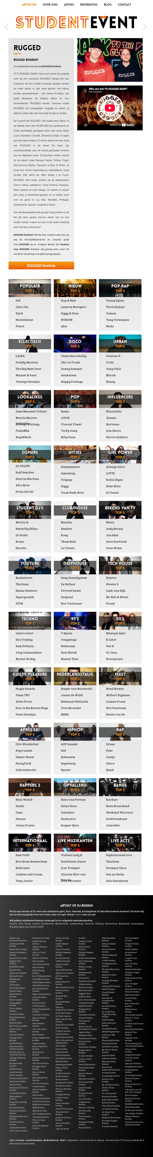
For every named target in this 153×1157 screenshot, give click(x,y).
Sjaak (110, 770)
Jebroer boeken (109, 1058)
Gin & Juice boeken (18, 1130)
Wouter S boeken (87, 1107)
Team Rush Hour (72, 492)
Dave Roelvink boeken (109, 1062)
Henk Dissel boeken (84, 948)
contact (51, 234)
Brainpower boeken (131, 953)
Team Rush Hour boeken (87, 1068)
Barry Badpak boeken (132, 939)
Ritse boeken (38, 1034)
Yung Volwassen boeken (17, 1018)
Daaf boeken (15, 1084)
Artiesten (29, 4)
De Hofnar (68, 584)
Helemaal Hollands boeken (18, 1089)
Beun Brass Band (117, 806)
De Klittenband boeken (16, 1123)
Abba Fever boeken (65, 973)
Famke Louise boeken (62, 1098)
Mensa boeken (16, 976)
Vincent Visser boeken (39, 1030)
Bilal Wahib (24, 799)
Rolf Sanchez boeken (62, 977)
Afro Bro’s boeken (87, 999)
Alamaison (68, 375)
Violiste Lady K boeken (132, 973)
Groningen (137, 923)
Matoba (66, 522)
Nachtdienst (24, 320)
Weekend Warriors (119, 812)
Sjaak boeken (62, 1061)
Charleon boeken (40, 1063)
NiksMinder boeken (15, 980)
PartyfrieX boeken (64, 1082)
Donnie (21, 819)
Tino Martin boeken (84, 1022)
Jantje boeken (39, 1043)
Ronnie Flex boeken (107, 1080)
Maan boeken (62, 1079)
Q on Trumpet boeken (131, 984)
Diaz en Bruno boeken (85, 1074)
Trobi (110, 362)
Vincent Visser (71, 424)
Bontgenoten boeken (85, 1010)
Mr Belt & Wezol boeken (109, 1051)
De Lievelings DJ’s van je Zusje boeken (134, 1044)
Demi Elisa (113, 486)
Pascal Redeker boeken (63, 1124)
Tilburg (99, 923)
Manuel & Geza (26, 375)
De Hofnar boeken (41, 1101)
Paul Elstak (69, 652)
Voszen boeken (16, 1014)
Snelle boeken (62, 1034)
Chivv (110, 763)
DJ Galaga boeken (133, 1075)
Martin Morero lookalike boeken (17, 1053)
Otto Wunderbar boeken (40, 989)
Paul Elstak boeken (134, 1029)
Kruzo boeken (62, 1028)
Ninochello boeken (18, 958)
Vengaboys (69, 639)
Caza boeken (62, 1049)
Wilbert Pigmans (118, 695)
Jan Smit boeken (109, 1028)
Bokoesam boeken (87, 958)
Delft (40, 926)
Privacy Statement (132, 1140)
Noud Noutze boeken (38, 971)
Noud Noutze (115, 688)
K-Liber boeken (86, 1055)
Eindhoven (47, 923)
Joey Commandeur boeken (41, 1039)
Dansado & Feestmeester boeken (108, 1000)
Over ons (50, 4)
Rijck (19, 313)
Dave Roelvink (116, 541)
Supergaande (25, 597)
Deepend (67, 597)
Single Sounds (25, 688)
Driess (110, 744)
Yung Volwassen (117, 320)
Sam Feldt (23, 855)
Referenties (89, 4)
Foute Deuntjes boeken (62, 1104)
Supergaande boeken (85, 973)
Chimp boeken (85, 984)
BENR (65, 714)
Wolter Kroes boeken (108, 1089)
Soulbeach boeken (41, 938)
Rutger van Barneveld (76, 688)
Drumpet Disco (116, 868)
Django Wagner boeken (86, 953)
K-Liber (111, 639)
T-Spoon (66, 633)
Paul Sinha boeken (64, 1037)
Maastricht (62, 923)
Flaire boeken (16, 999)
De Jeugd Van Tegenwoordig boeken (109, 1014)
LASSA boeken (108, 960)
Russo (65, 411)
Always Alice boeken (15, 1039)
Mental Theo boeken (131, 1033)
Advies (69, 4)
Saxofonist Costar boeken (133, 979)
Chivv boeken (62, 1052)
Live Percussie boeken (132, 1059)
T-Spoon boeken (63, 1031)
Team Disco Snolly (73, 356)
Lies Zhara (113, 430)
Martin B (22, 522)
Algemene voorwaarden (80, 1140)
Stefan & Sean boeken (62, 991)
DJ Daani (112, 492)
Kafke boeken (62, 1076)
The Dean (22, 584)
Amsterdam (77, 923)
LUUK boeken (15, 1069)
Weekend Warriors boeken (18, 1117)
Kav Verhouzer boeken (132, 1004)
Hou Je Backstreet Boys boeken (64, 1041)
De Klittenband (116, 819)
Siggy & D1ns (70, 313)
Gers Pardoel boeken (131, 964)
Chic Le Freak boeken (38, 953)
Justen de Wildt (72, 695)
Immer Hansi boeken (62, 1068)
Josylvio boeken (86, 1003)
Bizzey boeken (85, 1035)
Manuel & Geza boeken (109, 976)
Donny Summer (71, 369)
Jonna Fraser (25, 825)
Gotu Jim (22, 307)
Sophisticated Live (119, 855)
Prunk (110, 603)
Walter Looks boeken (85, 968)
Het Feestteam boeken (85, 962)
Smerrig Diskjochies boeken (65, 1008)
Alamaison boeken (88, 1038)
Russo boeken (39, 1003)
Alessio (111, 418)
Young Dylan (115, 300)
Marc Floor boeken (18, 1026)
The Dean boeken (40, 1083)
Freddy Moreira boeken (109, 964)
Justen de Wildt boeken (16, 945)
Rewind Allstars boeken (63, 1118)
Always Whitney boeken (17, 1059)
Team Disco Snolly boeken (18, 1103)
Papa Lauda (24, 750)
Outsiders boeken (87, 1014)
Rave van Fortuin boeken (64, 1020)
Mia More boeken (87, 1078)
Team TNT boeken (64, 970)
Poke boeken (38, 967)
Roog (64, 535)
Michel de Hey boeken (62, 939)
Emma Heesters (26, 590)
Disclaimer (15, 1143)
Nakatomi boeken (133, 969)
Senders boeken (63, 1073)
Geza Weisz (114, 548)
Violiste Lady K (71, 855)
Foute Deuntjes (26, 714)
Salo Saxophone (117, 881)
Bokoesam (68, 757)
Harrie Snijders (117, 437)
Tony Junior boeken (131, 1050)
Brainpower (114, 659)
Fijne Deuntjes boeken (108, 939)
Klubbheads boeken (134, 1104)
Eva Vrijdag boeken (41, 976)
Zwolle (13, 923)
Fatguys (66, 479)
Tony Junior (24, 881)
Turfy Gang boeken (41, 1098)
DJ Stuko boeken (63, 1016)
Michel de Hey (25, 659)
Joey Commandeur (29, 652)
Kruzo (20, 541)
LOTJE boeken (38, 1006)
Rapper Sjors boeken (85, 1051)
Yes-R (110, 646)
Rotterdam (111, 923)
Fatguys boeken (63, 1094)
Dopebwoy (68, 763)
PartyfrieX (23, 763)
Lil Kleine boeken (110, 1046)
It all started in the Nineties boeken (134, 1123)
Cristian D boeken (40, 1014)
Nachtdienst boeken (15, 995)
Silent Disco (69, 806)
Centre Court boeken (15, 1030)
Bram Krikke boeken (62, 997)
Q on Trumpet (70, 868)
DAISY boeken (108, 989)
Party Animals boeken (109, 945)
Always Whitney (27, 424)
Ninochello (114, 411)
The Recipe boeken (134, 1014)
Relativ (111, 578)
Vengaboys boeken (111, 1075)
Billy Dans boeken (41, 1104)
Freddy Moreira (27, 362)
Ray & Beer (68, 300)
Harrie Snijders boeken (39, 1090)
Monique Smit (116, 633)
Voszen (111, 313)
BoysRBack (23, 437)
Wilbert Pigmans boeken (63, 953)
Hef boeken (61, 1045)
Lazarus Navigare (73, 307)
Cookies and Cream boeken (134, 1024)
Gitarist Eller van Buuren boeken (133, 990)
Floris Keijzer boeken (15, 1009)
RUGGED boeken (41, 265)
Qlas (64, 326)
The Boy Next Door (28, 369)
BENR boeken (38, 1107)
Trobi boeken (38, 1086)
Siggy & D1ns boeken (15, 962)
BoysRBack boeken (134, 1066)
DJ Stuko (22, 535)
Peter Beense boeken (85, 1117)
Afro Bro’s (22, 485)
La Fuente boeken (110, 1109)
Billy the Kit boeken (111, 1117)
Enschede (30, 926)
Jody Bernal (114, 528)
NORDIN (66, 320)
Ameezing (68, 473)
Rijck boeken (15, 991)
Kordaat (112, 799)
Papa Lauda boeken (41, 994)
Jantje (110, 757)
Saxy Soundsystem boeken (41, 1010)
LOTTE (110, 473)
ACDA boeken (131, 949)
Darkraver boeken (87, 1047)
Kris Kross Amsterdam (31, 861)
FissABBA (22, 430)
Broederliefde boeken (85, 1094)
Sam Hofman (25, 646)
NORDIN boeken (17, 966)
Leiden (36, 923)
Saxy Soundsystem (74, 578)
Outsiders (67, 812)
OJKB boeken (85, 996)
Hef (63, 750)
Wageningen (17, 926)
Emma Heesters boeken (63, 983)
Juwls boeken (16, 1072)
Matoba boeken (39, 1110)
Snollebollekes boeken (109, 1007)
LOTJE (65, 418)
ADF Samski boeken (41, 1113)
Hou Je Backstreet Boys (32, 708)
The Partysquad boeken (109, 956)
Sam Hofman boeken (38, 1024)
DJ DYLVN (23, 466)
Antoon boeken (63, 949)
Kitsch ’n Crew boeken (132, 1019)
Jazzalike (113, 825)
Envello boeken (63, 1055)
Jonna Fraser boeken (85, 1060)
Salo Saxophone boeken (40, 1079)
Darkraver (68, 819)
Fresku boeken (109, 1072)
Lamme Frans (115, 701)
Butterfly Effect (27, 528)
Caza (19, 812)
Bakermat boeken (110, 1099)
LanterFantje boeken (85, 1089)
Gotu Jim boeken (17, 988)
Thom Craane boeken (38, 1121)
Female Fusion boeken (132, 945)
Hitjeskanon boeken (131, 1010)
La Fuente (68, 548)
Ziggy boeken (85, 993)
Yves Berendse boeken (39, 998)
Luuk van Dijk (115, 590)
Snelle (20, 806)
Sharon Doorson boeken (133, 1085)
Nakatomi (68, 646)
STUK (19, 603)
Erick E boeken (109, 1102)
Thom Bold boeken (111, 1040)
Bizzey (110, 381)
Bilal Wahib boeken (65, 987)
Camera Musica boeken (39, 948)
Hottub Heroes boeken (39, 942)
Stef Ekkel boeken (64, 1058)
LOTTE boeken (16, 1043)
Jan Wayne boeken (134, 1113)
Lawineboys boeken (131, 999)
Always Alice (115, 467)
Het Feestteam (116, 708)
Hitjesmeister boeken (15, 1097)
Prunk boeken (108, 1055)
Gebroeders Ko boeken (109, 1024)
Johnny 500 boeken (111, 986)
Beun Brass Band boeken (17, 1112)
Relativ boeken (86, 987)
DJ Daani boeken (63, 1085)
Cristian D (113, 356)
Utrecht (89, 923)
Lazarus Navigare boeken (17, 953)
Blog (108, 4)
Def (18, 300)
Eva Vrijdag (24, 639)
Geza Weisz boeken (111, 1105)
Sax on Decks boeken (38, 1073)
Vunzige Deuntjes (28, 381)
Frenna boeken (63, 958)
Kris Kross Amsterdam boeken (111, 1068)
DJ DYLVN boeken (17, 1093)
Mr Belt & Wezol (117, 597)
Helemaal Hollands (74, 701)
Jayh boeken (85, 1032)
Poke (109, 750)
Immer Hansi (25, 757)
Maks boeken (15, 1022)
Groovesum (29, 1143)
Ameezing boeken (64, 1064)
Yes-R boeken (85, 1099)
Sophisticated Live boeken (41, 1059)
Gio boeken (84, 978)
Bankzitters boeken (38, 1053)
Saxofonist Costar (73, 861)
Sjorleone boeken (17, 1081)
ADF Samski (69, 744)
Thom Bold (68, 541)
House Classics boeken (132, 1079)
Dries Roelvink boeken (86, 1083)
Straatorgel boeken (18, 1078)
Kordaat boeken (17, 1107)
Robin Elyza (114, 479)
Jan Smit (112, 535)
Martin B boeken (40, 958)
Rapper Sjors (70, 825)
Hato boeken (38, 961)
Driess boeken (16, 1075)
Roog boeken (85, 1127)
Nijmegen (124, 923)
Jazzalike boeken (17, 1127)
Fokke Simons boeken (62, 945)
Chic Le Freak (70, 362)
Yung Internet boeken (62, 1113)
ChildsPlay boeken (111, 1031)
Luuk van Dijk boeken (108, 1036)
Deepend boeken (109, 1096)
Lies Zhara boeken (41, 964)
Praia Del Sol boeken (85, 1042)
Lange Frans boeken (131, 959)
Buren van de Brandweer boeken (88, 1027)
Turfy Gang (69, 430)
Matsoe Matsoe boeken (132, 1117)
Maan (110, 522)
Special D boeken (133, 1063)
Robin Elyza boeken (41, 982)
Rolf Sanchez (25, 472)
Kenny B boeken (109, 1043)
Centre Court (24, 633)
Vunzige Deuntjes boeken (110, 981)
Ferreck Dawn (71, 590)
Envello (21, 548)
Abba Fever (24, 701)
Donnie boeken (86, 1017)
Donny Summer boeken (63, 1003)
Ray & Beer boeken (18, 949)
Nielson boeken (132, 994)
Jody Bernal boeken (84, 1103)
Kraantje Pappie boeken (109, 1122)
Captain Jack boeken (131, 1039)
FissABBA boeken (40, 979)
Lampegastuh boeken (131, 1071)
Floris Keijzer (115, 307)
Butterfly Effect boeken (39, 1047)
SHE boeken (37, 1095)
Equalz (66, 770)
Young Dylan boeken (15, 1004)
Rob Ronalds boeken (85, 1112)
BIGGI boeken (131, 1095)
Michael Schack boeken (132, 1099)
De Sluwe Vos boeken (108, 1113)
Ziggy (65, 486)
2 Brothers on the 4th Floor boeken (133, 1090)
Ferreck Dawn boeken (109, 950)
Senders (66, 528)
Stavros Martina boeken (63, 1090)
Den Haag (25, 923)
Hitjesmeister (70, 467)
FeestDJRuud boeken (108, 993)
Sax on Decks (115, 874)
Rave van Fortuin (73, 799)
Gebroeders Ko (26, 770)
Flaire (20, 326)
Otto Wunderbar (27, 744)
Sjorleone (112, 424)
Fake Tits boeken (64, 1013)
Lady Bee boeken (133, 1054)
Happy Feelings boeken (86, 1123)
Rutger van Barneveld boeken (18, 939)
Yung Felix (113, 369)
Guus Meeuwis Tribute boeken (16, 1047)
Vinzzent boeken (110, 1126)
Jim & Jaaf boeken (18, 973)
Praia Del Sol (24, 491)
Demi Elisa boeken (40, 985)
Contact (124, 4)
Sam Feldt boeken (87, 1064)
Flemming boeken (40, 1117)
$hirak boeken (85, 990)
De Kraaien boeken (134, 1110)
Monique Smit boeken (15, 1064)
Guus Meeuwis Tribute (31, 411)
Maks (110, 326)
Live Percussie (71, 881)
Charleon (112, 861)
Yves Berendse (71, 708)
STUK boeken (108, 1019)
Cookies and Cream (29, 874)
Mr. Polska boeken (110, 1084)
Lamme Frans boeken (85, 942)
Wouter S (112, 584)
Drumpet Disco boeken (39, 1067)
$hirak (111, 375)
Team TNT (23, 695)
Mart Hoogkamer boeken (40, 1126)
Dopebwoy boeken (87, 981)
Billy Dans (68, 437)
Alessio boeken (16, 1034)
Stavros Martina (27, 479)
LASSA (20, 356)
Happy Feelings (72, 381)
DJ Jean (111, 652)
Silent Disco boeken (65, 1024)
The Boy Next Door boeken (111, 970)
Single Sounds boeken (62, 965)
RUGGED (45, 78)
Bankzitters (24, 578)
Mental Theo (69, 659)
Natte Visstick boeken (39, 1019)
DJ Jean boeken (109, 1093)
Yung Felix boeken (64, 1108)
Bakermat (23, 868)
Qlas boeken (15, 970)
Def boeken (14, 984)
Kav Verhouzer (71, 603)
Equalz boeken (85, 1006)
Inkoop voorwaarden (108, 1140)
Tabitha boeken (63, 961)
